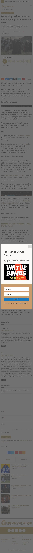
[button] (16, 272)
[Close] (30, 246)
